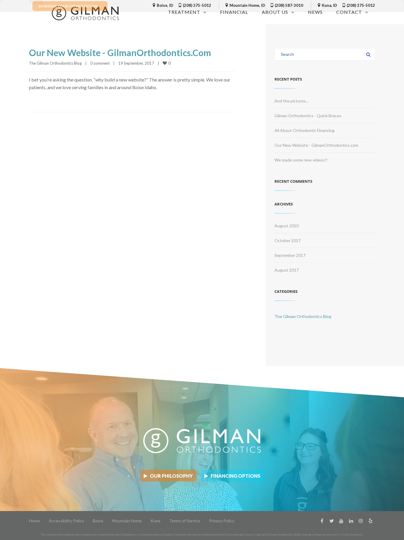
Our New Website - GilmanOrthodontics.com (120, 52)
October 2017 (287, 240)
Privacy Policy (221, 520)
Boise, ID (164, 5)
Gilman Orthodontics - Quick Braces (307, 115)
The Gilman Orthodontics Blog (55, 63)
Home (34, 520)
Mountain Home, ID (247, 5)
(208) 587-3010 (288, 5)
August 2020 (286, 225)
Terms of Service (184, 520)
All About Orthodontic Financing (304, 130)
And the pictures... (291, 100)
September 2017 (290, 255)
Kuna (155, 520)
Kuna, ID (329, 5)
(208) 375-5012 (196, 5)
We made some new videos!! (301, 159)
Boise (98, 520)
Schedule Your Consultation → (69, 6)
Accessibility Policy (66, 520)
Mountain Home (127, 520)
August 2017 (286, 270)
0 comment (100, 63)
